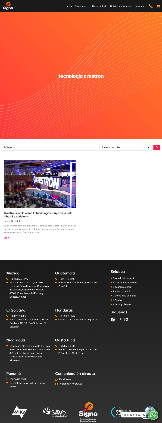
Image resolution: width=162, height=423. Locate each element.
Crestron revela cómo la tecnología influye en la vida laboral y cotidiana (38, 214)
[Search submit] (156, 147)
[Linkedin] (126, 319)
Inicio (69, 6)
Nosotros (139, 6)
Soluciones (80, 6)
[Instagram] (119, 319)
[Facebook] (113, 319)
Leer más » (8, 238)
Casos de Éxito (99, 6)
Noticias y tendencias (120, 6)
